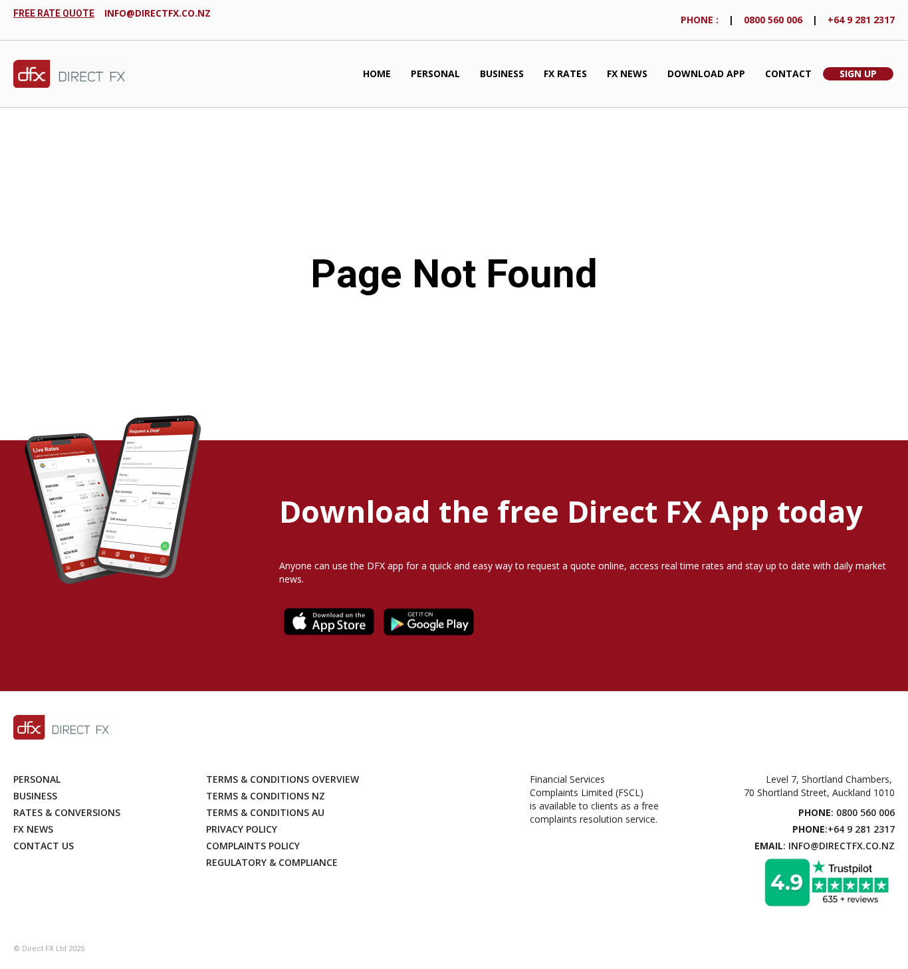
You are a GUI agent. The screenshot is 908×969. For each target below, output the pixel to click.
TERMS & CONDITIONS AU (265, 812)
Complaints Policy (253, 845)
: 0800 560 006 (846, 812)
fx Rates (565, 73)
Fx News (33, 829)
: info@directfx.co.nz (824, 845)
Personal (435, 73)
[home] (71, 74)
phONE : (700, 19)
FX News (627, 73)
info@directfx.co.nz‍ (157, 13)
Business (502, 73)
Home (377, 73)
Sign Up (858, 73)
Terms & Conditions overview (282, 779)
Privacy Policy (241, 829)
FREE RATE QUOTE (53, 13)
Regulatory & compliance (272, 862)
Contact (788, 73)
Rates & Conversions (66, 812)
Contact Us (43, 845)
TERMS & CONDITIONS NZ (265, 795)
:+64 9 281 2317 (843, 829)
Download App (706, 73)
